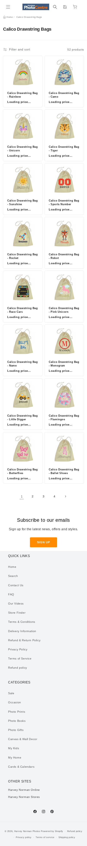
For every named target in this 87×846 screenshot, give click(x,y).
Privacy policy (24, 837)
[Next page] (65, 496)
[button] (8, 6)
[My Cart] (74, 6)
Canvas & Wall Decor (22, 739)
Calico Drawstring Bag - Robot (64, 256)
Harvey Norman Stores (24, 797)
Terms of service (45, 837)
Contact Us (15, 585)
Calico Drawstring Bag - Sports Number (64, 202)
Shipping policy (66, 837)
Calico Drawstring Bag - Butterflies (22, 471)
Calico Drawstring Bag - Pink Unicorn (64, 310)
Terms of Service (20, 658)
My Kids (13, 748)
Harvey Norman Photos (27, 831)
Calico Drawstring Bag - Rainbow (22, 95)
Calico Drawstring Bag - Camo (64, 95)
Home (9, 17)
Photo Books (17, 720)
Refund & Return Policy (24, 640)
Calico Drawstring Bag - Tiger (64, 148)
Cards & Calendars (21, 766)
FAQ (11, 594)
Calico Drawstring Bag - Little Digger (22, 417)
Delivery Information (22, 631)
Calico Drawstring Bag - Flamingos (64, 417)
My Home (14, 757)
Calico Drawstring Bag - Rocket (22, 256)
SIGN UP (43, 542)
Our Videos (16, 603)
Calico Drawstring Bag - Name (22, 363)
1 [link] (22, 496)
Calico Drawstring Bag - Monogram (64, 363)
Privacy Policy (17, 649)
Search (13, 576)
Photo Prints (16, 711)
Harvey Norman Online (24, 789)
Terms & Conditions (21, 621)
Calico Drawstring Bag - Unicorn (22, 148)
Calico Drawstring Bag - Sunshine (22, 202)
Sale (11, 693)
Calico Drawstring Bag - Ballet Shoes (64, 471)
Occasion (14, 702)
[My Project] (64, 6)
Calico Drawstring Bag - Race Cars (22, 310)
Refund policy (17, 667)
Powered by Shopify (52, 831)
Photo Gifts (16, 730)
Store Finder (16, 612)
